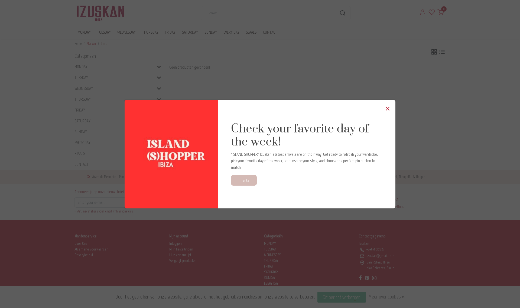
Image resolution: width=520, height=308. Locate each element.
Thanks (244, 180)
